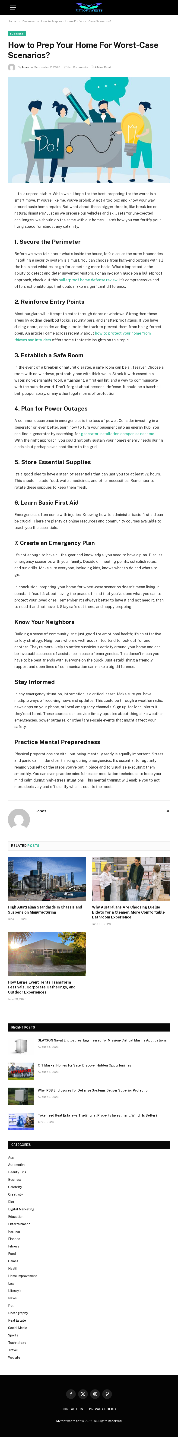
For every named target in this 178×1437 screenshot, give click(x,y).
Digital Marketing (21, 1209)
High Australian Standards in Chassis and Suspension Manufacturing (45, 910)
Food (12, 1254)
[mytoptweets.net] (89, 7)
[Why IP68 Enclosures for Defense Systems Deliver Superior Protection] (21, 1096)
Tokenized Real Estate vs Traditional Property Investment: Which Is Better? (97, 1115)
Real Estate (17, 1320)
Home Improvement (22, 1276)
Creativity (15, 1194)
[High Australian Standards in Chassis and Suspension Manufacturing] (47, 879)
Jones (25, 67)
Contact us (72, 1409)
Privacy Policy (103, 1409)
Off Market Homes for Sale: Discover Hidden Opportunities (84, 1065)
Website (14, 1357)
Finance (14, 1239)
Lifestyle (15, 1291)
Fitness (13, 1246)
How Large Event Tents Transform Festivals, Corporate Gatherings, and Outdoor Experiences (42, 987)
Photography (18, 1313)
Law (11, 1283)
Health (13, 1268)
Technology (17, 1343)
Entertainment (19, 1224)
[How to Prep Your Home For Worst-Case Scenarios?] (89, 130)
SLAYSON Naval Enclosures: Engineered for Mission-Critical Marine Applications (102, 1040)
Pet (11, 1305)
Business (17, 33)
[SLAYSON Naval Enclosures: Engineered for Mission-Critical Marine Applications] (21, 1046)
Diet (11, 1202)
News (12, 1298)
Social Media (17, 1328)
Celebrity (15, 1187)
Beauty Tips (17, 1172)
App (11, 1157)
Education (15, 1217)
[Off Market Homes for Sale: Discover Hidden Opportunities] (21, 1071)
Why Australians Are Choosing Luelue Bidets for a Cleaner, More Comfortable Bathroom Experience (128, 912)
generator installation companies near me (117, 433)
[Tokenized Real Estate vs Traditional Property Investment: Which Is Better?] (21, 1121)
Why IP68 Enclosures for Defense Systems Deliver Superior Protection (93, 1090)
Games (13, 1261)
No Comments (78, 67)
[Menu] (13, 7)
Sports (13, 1335)
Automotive (16, 1165)
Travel (13, 1350)
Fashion (14, 1231)
